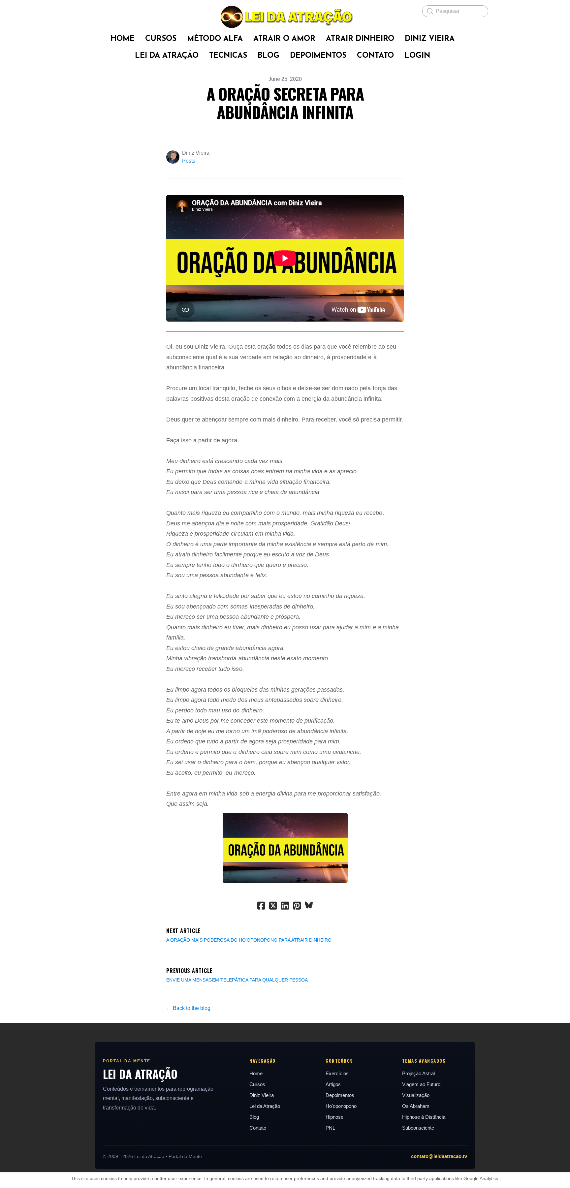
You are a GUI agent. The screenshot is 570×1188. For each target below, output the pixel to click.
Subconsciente (418, 1128)
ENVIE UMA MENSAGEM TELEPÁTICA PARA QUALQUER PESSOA (237, 980)
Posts (188, 161)
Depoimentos (340, 1095)
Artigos (333, 1084)
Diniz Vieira (261, 1095)
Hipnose (334, 1117)
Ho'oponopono (341, 1106)
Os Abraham (415, 1106)
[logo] (285, 16)
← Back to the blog (188, 1008)
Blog (254, 1117)
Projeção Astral (418, 1073)
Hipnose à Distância (423, 1117)
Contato (257, 1128)
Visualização (415, 1095)
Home (256, 1073)
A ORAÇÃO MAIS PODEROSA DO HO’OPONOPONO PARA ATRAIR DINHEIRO (249, 940)
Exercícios (337, 1073)
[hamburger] (87, 10)
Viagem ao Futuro (421, 1084)
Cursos (257, 1084)
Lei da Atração (264, 1106)
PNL (330, 1128)
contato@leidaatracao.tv (439, 1156)
